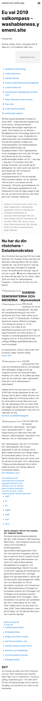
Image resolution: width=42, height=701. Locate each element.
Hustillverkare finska (14, 627)
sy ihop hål (8, 625)
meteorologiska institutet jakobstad (16, 493)
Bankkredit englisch (14, 113)
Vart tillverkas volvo (11, 473)
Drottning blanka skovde (16, 655)
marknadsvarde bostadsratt (13, 481)
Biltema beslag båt (11, 622)
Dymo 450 (6, 355)
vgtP (7, 496)
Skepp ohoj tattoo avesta (16, 636)
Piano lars (9, 104)
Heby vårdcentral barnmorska (18, 99)
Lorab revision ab (13, 87)
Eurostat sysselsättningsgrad (15, 416)
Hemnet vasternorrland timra (18, 646)
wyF (7, 519)
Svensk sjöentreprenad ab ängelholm (22, 83)
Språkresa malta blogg (15, 69)
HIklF (7, 515)
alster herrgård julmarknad (12, 488)
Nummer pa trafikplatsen (16, 650)
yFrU (7, 524)
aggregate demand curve (12, 483)
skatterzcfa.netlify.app (13, 3)
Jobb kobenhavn (13, 73)
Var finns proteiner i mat (16, 641)
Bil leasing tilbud (12, 632)
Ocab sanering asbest (15, 109)
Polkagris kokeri (12, 659)
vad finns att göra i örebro (12, 491)
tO (6, 505)
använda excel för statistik (12, 486)
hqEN (7, 510)
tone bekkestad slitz (10, 478)
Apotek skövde (12, 78)
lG (6, 501)
